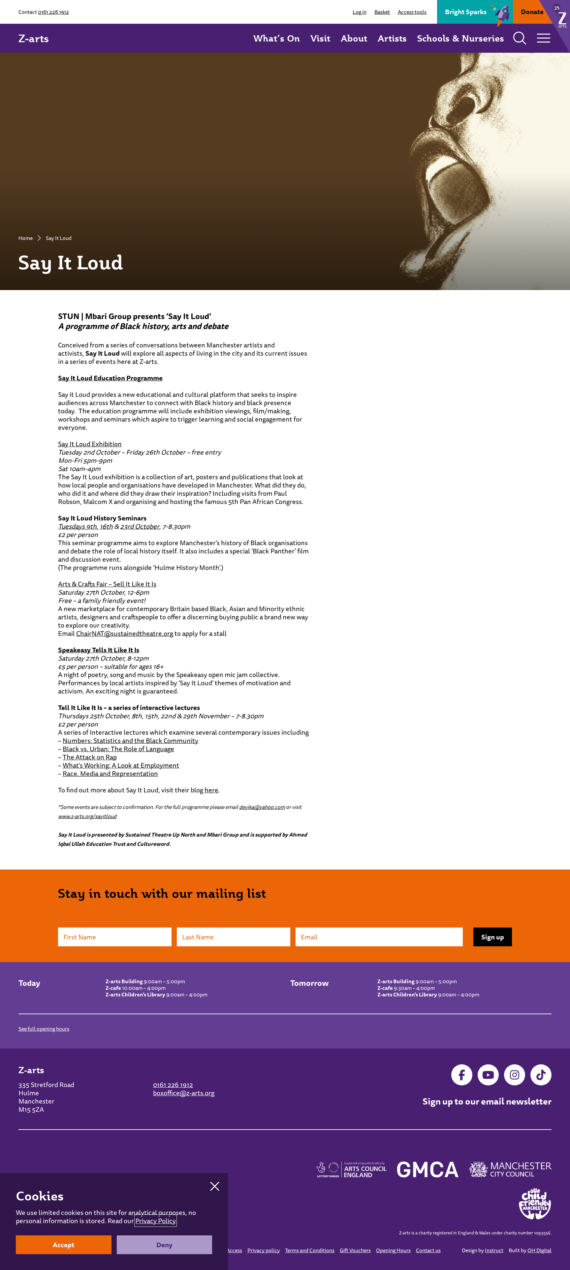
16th (106, 526)
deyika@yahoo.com (262, 807)
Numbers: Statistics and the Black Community (130, 740)
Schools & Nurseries (460, 38)
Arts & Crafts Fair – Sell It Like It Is (107, 584)
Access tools (412, 12)
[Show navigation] (544, 38)
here (211, 790)
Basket (382, 12)
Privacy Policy (155, 1221)
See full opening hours (43, 1028)
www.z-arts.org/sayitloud (87, 816)
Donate (532, 12)
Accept (63, 1245)
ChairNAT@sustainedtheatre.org (124, 633)
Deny (164, 1245)
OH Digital (539, 1250)
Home (25, 238)
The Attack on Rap (90, 757)
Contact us (428, 1250)
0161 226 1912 (53, 12)
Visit (320, 38)
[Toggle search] (520, 38)
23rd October (139, 526)
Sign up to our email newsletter (487, 1101)
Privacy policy (263, 1250)
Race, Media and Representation (110, 773)
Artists (392, 38)
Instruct (494, 1250)
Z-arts (33, 38)
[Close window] (215, 1186)
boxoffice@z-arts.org (183, 1093)
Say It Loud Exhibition (90, 444)
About (354, 38)
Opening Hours (393, 1250)
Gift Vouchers (355, 1250)
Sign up (492, 937)
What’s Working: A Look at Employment (121, 765)
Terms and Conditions (309, 1250)
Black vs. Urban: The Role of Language (118, 749)
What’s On (276, 38)
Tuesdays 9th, (78, 526)
